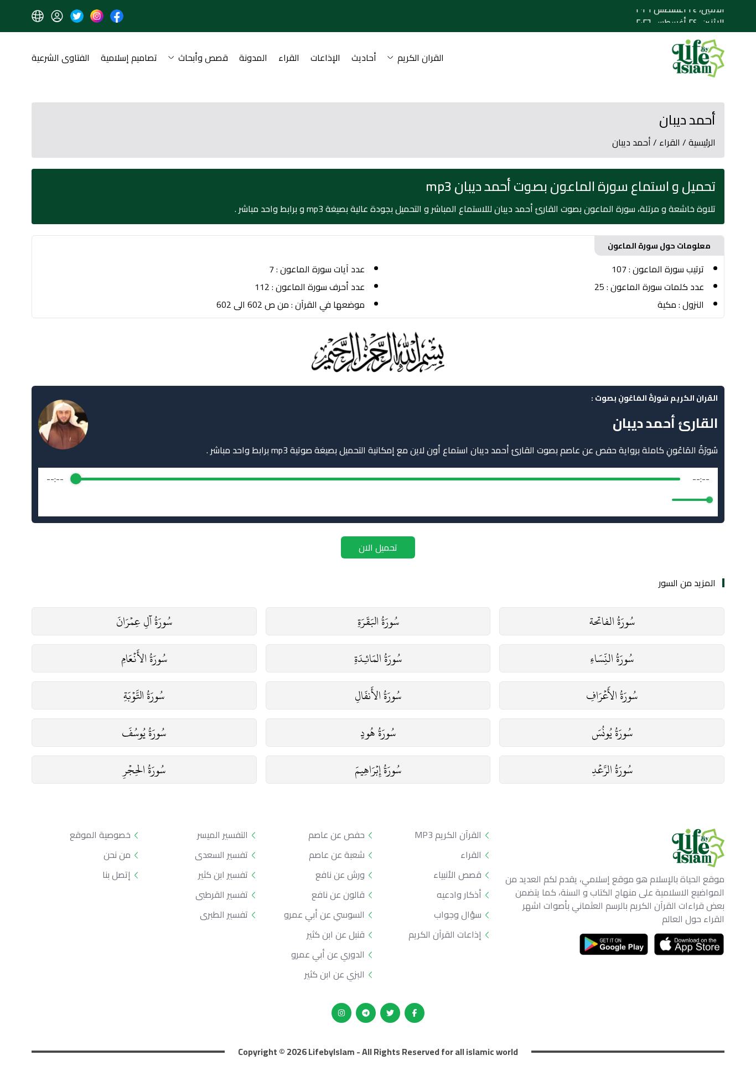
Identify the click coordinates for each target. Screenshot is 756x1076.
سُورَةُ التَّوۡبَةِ (143, 695)
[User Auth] (57, 16)
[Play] (378, 500)
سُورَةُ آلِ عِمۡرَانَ (144, 621)
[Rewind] (354, 500)
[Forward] (402, 500)
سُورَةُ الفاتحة (612, 621)
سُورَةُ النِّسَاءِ (612, 658)
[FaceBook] (414, 1013)
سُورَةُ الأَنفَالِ (378, 695)
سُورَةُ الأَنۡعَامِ (144, 658)
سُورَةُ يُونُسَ (612, 732)
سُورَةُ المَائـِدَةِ (378, 658)
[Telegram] (366, 1013)
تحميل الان (378, 547)
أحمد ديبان (631, 142)
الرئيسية (702, 142)
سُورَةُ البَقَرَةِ (378, 621)
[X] (390, 1013)
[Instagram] (341, 1013)
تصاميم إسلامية (129, 58)
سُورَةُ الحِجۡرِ (143, 769)
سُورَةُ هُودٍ (378, 732)
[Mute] (661, 500)
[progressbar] (378, 478)
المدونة (253, 58)
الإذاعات (325, 58)
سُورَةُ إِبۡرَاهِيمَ (378, 769)
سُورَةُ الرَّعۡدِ (612, 769)
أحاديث (363, 58)
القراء (288, 58)
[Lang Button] (38, 16)
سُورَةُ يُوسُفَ (144, 732)
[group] (378, 492)
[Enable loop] (53, 500)
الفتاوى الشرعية (61, 58)
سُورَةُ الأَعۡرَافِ (612, 695)
